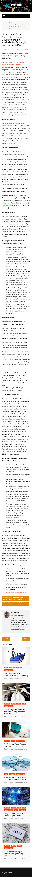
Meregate (16, 4)
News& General (8, 670)
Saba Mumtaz (9, 678)
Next (25, 638)
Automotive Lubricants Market (16, 592)
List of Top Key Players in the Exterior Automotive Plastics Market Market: (14, 604)
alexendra (6, 49)
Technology (22, 810)
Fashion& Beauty (16, 703)
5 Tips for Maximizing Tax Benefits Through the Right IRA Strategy (15, 854)
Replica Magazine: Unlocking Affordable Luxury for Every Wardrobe (15, 712)
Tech (16, 810)
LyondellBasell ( (7, 205)
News (6, 667)
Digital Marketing (16, 807)
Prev (7, 638)
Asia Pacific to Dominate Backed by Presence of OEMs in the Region (13, 598)
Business (25, 49)
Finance (19, 667)
